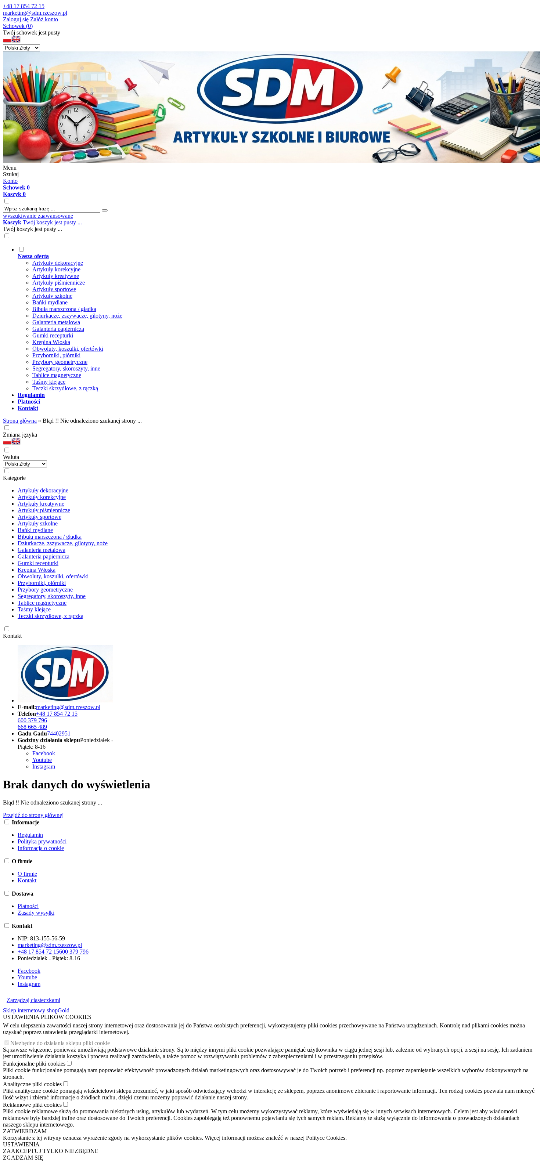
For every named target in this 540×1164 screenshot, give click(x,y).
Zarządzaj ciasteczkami (33, 1000)
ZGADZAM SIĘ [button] (23, 1157)
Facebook (43, 753)
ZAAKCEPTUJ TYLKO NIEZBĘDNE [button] (50, 1151)
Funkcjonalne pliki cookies (34, 1063)
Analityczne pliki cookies (32, 1084)
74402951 (59, 733)
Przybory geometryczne (59, 362)
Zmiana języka (20, 434)
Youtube (42, 760)
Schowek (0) (18, 26)
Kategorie (14, 478)
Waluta (11, 457)
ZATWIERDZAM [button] (25, 1131)
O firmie (27, 874)
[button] (7, 41)
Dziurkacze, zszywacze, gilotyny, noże (77, 315)
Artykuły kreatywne (55, 276)
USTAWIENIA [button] (21, 1144)
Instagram (43, 766)
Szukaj (11, 174)
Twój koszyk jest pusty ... (42, 222)
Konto (10, 181)
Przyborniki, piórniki (56, 355)
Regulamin (30, 835)
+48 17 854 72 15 (23, 6)
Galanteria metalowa (56, 322)
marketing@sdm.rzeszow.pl (35, 13)
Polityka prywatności (42, 841)
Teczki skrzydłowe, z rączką (65, 388)
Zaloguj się (16, 19)
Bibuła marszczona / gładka (64, 309)
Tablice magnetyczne (56, 375)
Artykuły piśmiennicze (58, 282)
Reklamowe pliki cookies (32, 1105)
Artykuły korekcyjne (56, 269)
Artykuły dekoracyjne (57, 263)
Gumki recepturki (52, 335)
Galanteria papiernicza (58, 329)
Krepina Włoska (51, 342)
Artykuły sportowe (54, 289)
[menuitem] (277, 319)
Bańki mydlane (50, 302)
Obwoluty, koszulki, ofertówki (67, 349)
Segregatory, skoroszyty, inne (66, 368)
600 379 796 (32, 720)
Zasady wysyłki (36, 913)
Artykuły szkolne (52, 296)
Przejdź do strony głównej (33, 815)
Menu (10, 168)
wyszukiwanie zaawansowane (38, 216)
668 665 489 (32, 727)
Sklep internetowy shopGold (36, 1010)
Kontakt (12, 636)
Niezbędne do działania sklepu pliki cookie (60, 1043)
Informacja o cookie (41, 848)
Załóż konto (44, 19)
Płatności (28, 906)
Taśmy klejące (48, 382)
